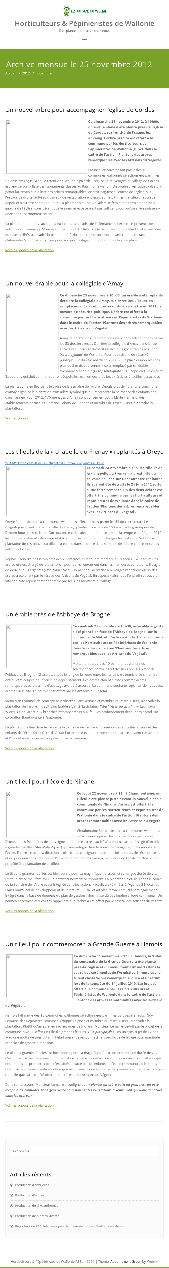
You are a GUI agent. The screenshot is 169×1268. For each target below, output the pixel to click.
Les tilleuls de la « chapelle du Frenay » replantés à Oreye (84, 451)
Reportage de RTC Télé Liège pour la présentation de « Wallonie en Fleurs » (70, 1226)
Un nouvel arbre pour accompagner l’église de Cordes (79, 109)
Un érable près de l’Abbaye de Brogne (57, 614)
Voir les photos (17, 418)
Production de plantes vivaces (37, 1216)
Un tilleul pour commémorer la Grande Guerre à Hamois (83, 944)
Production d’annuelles (32, 1185)
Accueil (10, 73)
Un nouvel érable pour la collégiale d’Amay (64, 283)
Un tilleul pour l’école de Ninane (49, 781)
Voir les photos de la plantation (29, 250)
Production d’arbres (29, 1195)
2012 (26, 73)
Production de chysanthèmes (36, 1205)
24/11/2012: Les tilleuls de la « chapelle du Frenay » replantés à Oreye (54, 463)
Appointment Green (125, 1261)
